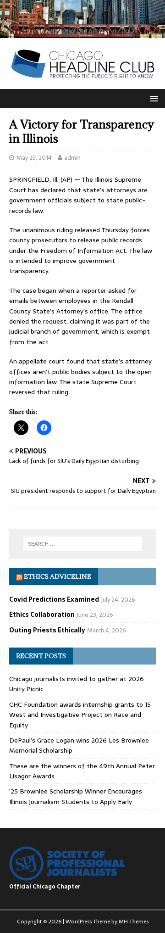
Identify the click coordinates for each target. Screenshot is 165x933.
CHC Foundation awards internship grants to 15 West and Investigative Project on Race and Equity (80, 714)
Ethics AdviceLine (57, 576)
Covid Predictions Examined (54, 599)
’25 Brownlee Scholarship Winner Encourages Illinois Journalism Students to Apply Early (75, 796)
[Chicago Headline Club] (82, 33)
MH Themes (133, 921)
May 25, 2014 (34, 157)
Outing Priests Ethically (47, 630)
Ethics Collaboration (42, 614)
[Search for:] (82, 544)
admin (72, 157)
